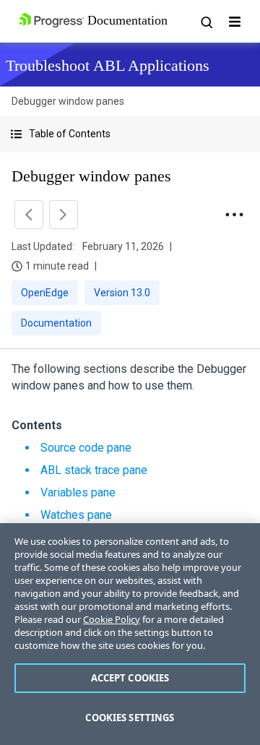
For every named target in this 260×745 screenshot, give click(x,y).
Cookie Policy (111, 619)
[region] (130, 634)
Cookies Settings (129, 717)
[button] (130, 134)
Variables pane (78, 492)
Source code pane (85, 448)
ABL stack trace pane (93, 470)
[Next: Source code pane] (64, 215)
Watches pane (76, 515)
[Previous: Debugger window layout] (29, 215)
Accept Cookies (130, 677)
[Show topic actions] (234, 214)
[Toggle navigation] (235, 21)
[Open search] (206, 21)
